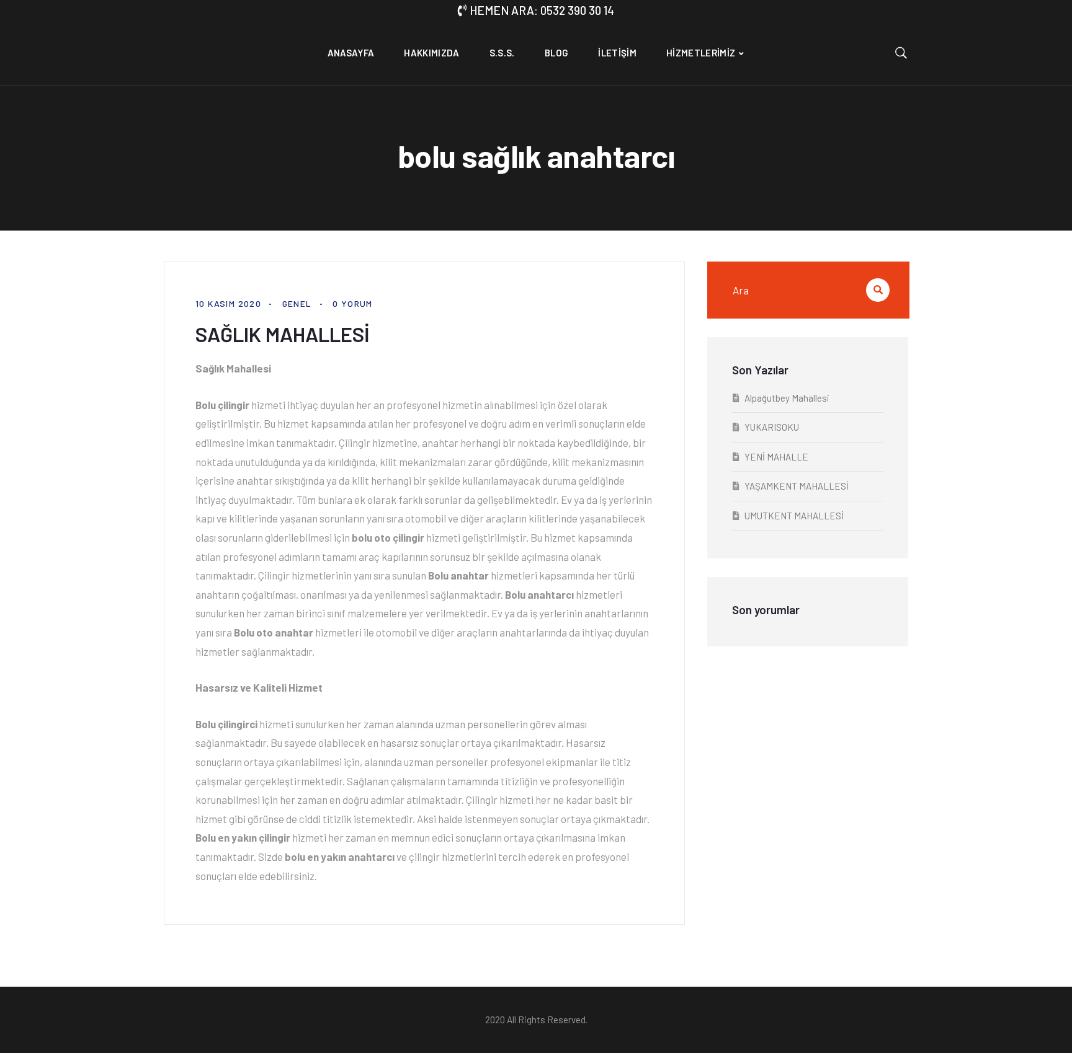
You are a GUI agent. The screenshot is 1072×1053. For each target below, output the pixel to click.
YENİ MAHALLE (776, 456)
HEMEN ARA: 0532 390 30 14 (542, 10)
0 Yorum (353, 303)
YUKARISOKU (771, 427)
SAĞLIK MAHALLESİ (282, 334)
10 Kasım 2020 (228, 303)
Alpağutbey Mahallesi (786, 397)
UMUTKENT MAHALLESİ (794, 515)
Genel (297, 303)
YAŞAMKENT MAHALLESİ (796, 485)
